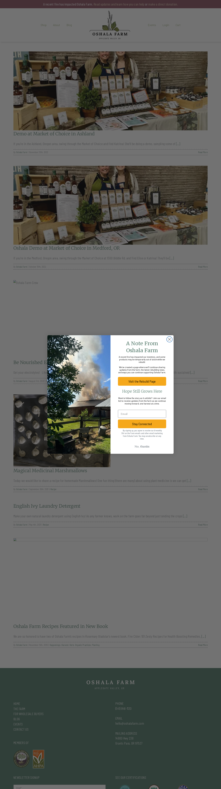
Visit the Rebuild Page (142, 381)
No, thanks (142, 446)
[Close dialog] (169, 339)
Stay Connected (142, 424)
